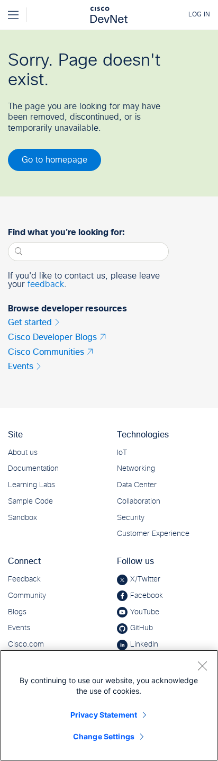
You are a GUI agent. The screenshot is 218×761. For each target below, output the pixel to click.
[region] (109, 705)
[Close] (202, 665)
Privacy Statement (103, 714)
